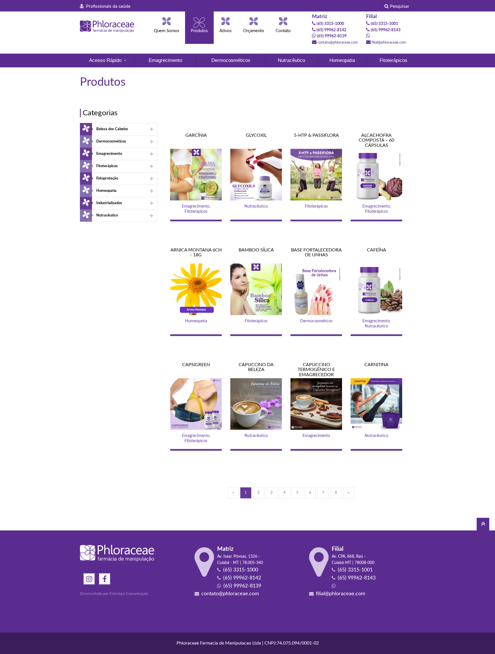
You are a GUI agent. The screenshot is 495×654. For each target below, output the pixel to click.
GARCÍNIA (196, 135)
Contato (283, 31)
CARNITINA (376, 364)
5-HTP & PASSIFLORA (316, 135)
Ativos (225, 31)
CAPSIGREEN (196, 364)
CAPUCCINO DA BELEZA (256, 367)
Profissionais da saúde (107, 6)
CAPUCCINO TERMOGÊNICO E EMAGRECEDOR (316, 369)
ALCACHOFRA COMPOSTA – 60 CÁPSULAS (376, 140)
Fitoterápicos (393, 60)
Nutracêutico (291, 60)
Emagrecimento (165, 60)
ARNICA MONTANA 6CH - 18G (196, 252)
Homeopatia (342, 60)
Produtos (199, 31)
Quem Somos (166, 31)
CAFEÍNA (376, 250)
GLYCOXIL (256, 135)
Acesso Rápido (105, 60)
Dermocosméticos (230, 60)
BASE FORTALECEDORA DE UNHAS (316, 252)
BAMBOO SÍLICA (256, 250)
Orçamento (253, 31)
